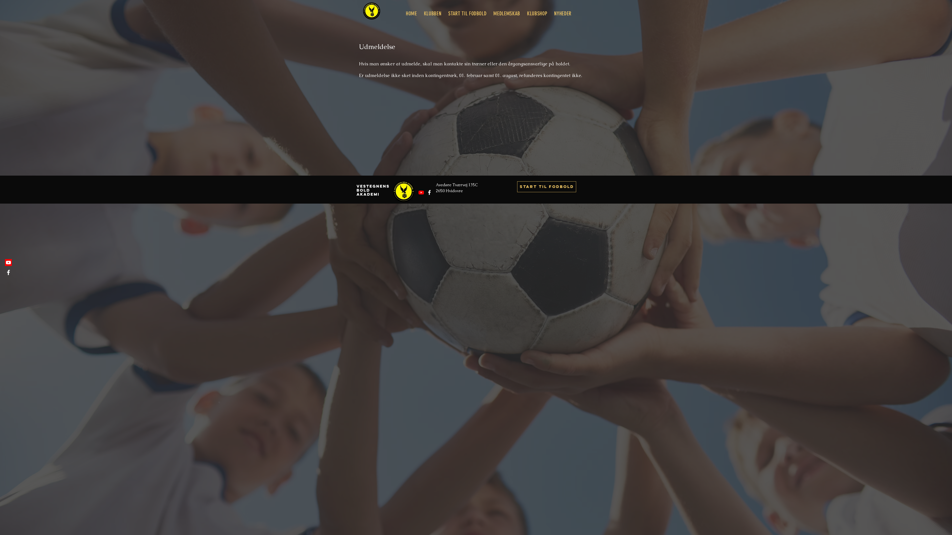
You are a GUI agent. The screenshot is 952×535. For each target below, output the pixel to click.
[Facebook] (8, 272)
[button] (432, 13)
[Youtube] (8, 262)
